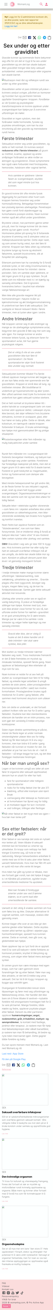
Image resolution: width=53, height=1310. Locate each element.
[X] (34, 37)
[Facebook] (30, 37)
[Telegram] (44, 37)
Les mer (5, 1134)
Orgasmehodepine (13, 1244)
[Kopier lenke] (49, 37)
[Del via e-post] (24, 37)
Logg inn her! (11, 26)
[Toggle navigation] (6, 4)
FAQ (4, 1283)
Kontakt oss (7, 1289)
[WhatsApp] (39, 37)
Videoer (6, 1286)
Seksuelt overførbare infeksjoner (21, 1112)
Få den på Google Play (14, 1059)
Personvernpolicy (10, 1296)
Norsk (5, 1306)
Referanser (6, 1069)
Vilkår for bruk (9, 1299)
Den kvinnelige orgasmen (17, 1176)
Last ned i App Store (12, 1053)
